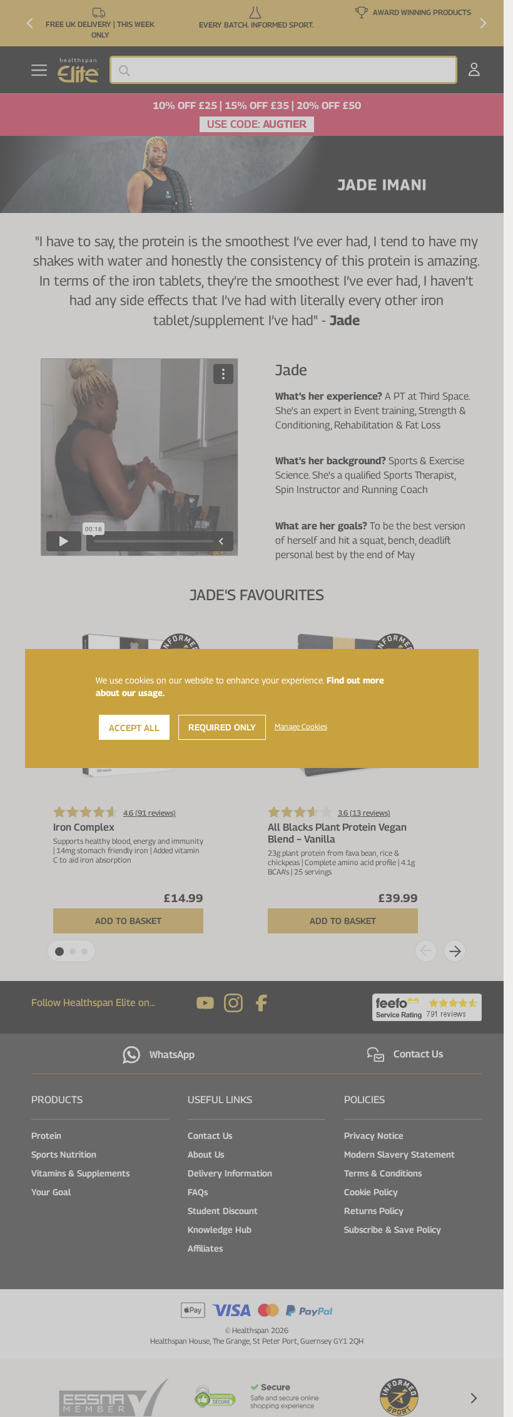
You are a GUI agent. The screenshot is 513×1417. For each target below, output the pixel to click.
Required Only (222, 727)
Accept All (134, 727)
